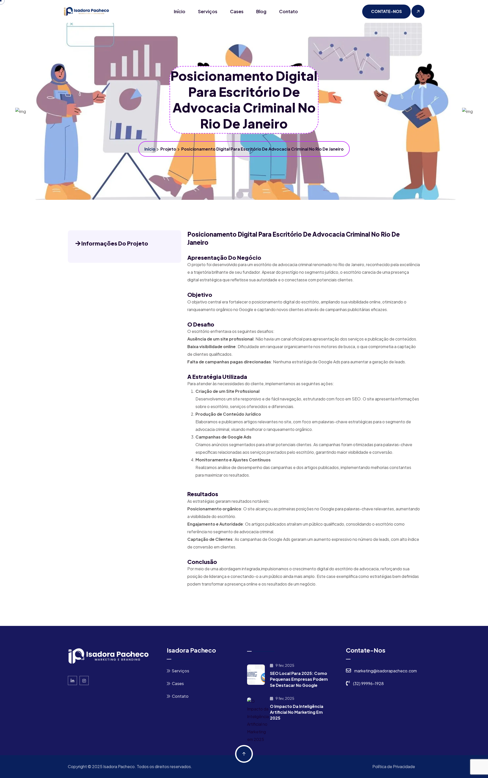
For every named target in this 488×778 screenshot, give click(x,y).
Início (179, 11)
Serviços (207, 11)
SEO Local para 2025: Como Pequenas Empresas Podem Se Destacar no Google (299, 679)
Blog (261, 11)
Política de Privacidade (393, 766)
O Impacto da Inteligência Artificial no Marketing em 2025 (296, 712)
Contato (288, 11)
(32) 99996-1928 (368, 683)
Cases (236, 11)
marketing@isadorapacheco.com (385, 670)
